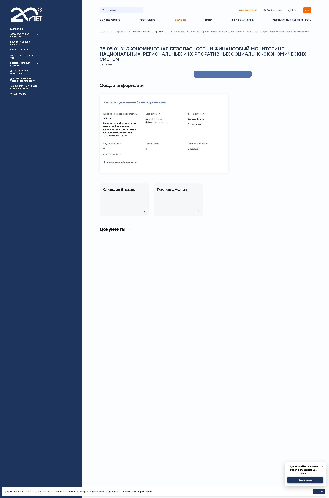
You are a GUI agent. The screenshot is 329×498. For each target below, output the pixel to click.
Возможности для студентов (20, 64)
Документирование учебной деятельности (22, 79)
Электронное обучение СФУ (22, 56)
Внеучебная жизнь (242, 20)
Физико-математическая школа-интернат (23, 87)
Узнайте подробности (108, 491)
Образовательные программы (19, 35)
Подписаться (305, 480)
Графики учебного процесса (20, 43)
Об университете (110, 20)
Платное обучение (20, 50)
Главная (104, 31)
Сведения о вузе (248, 10)
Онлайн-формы (18, 94)
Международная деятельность (292, 20)
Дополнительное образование (19, 72)
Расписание (16, 29)
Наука (208, 20)
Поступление (147, 20)
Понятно (319, 491)
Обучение (180, 20)
